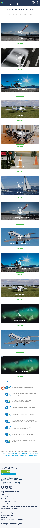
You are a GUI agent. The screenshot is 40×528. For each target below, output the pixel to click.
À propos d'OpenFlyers (11, 524)
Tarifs (18, 2)
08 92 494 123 (8, 501)
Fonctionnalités (13, 2)
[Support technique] (33, 2)
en (33, 4)
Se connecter (7, 4)
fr (37, 4)
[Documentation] (37, 2)
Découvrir (6, 2)
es (35, 4)
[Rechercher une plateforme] (17, 4)
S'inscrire (13, 4)
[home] (2, 3)
